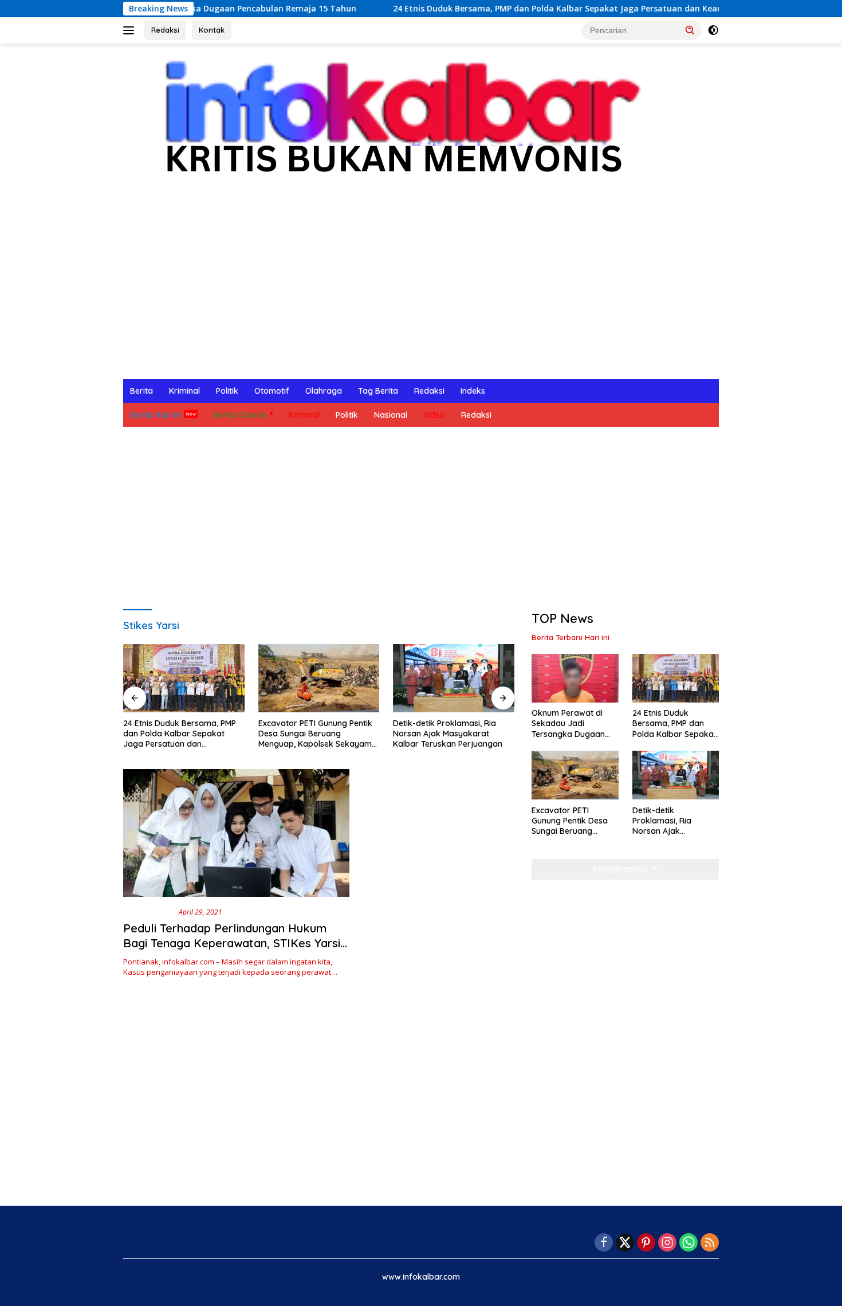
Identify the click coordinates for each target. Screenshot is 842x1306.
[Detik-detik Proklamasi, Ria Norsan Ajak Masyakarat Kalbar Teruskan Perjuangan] (453, 678)
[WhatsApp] (688, 1243)
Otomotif (271, 391)
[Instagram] (667, 1243)
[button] (690, 30)
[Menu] (131, 30)
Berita (141, 391)
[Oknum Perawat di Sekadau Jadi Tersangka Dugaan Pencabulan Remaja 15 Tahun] (575, 678)
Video (434, 415)
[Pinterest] (646, 1243)
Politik (227, 391)
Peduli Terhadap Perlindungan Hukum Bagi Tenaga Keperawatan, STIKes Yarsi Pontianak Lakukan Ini (231, 943)
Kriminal (184, 391)
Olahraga (323, 391)
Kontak (212, 29)
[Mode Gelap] (713, 30)
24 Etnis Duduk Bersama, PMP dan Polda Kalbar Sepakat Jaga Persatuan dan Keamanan (525, 8)
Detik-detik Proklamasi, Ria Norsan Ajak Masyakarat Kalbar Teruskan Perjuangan (447, 733)
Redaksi (165, 29)
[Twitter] (625, 1243)
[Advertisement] (421, 293)
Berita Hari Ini (155, 415)
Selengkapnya (621, 869)
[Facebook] (604, 1243)
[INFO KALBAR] (391, 124)
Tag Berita (378, 391)
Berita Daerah (240, 415)
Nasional (390, 415)
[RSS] (710, 1243)
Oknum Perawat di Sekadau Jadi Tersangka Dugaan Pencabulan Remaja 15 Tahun (574, 724)
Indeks (473, 391)
